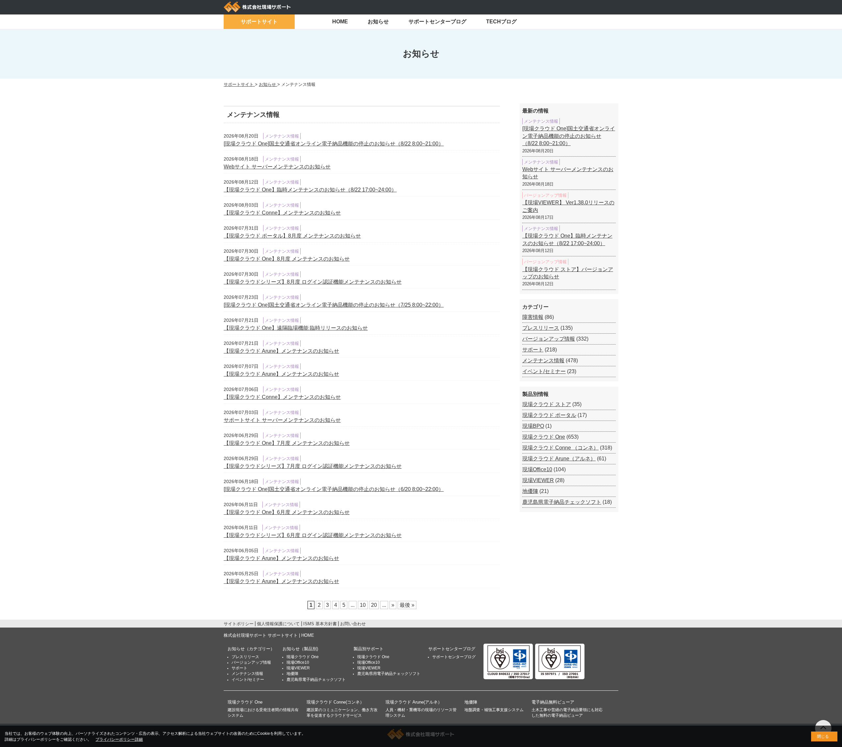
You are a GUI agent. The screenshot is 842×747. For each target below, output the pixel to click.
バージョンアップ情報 (548, 339)
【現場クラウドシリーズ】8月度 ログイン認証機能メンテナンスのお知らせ (313, 282)
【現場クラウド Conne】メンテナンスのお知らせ (282, 213)
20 (374, 605)
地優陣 (530, 491)
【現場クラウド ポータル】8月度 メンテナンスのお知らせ (292, 236)
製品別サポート (369, 648)
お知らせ (378, 21)
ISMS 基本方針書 (320, 623)
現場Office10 (537, 469)
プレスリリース (540, 328)
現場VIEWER (538, 480)
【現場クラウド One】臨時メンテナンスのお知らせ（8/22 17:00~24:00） (310, 190)
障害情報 (532, 317)
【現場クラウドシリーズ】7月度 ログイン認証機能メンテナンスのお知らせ (313, 466)
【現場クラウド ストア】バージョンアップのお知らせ (567, 273)
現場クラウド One (543, 437)
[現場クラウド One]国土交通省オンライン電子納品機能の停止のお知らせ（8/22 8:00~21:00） (334, 143)
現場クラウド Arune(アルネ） (413, 702)
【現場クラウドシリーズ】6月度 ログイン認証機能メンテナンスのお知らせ (313, 535)
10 (363, 605)
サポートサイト (259, 21)
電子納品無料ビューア (553, 702)
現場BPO (533, 426)
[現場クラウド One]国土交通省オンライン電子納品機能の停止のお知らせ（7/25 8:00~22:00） (334, 305)
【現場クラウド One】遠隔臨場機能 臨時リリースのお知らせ (296, 328)
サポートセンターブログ (437, 21)
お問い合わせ (353, 623)
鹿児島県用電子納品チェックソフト (388, 674)
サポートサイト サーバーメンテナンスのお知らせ (282, 420)
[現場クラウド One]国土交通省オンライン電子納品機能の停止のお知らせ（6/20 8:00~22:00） (334, 489)
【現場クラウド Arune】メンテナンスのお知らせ (281, 351)
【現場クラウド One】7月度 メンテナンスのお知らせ (287, 443)
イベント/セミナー (544, 371)
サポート (532, 349)
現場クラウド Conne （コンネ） (560, 448)
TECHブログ (501, 21)
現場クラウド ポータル (549, 415)
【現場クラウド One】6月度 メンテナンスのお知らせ (287, 512)
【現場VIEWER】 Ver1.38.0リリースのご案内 (568, 206)
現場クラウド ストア (546, 404)
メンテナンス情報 (543, 360)
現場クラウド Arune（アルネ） (559, 458)
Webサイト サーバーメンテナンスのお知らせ (277, 166)
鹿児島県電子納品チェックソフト (561, 502)
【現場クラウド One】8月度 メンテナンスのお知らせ (287, 259)
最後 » (407, 605)
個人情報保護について (278, 623)
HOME (340, 21)
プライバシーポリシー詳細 (119, 739)
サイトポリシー (239, 623)
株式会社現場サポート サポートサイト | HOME (269, 635)
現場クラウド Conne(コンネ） (335, 702)
